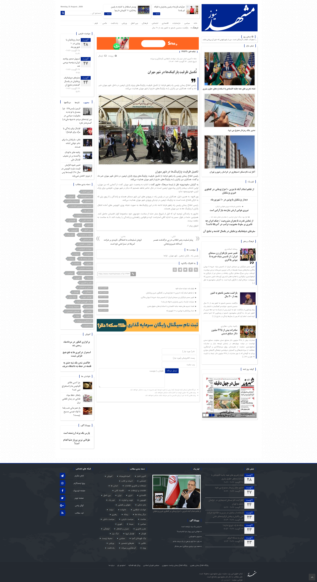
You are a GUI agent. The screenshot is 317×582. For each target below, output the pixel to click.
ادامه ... (156, 13)
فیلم (96, 23)
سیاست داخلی (85, 273)
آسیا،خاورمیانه (86, 196)
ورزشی (124, 23)
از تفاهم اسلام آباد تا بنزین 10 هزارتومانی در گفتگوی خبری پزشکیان (170, 293)
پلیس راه (194, 255)
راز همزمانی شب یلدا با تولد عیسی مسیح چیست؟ (71, 411)
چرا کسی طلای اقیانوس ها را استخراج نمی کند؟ (71, 386)
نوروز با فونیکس (194, 536)
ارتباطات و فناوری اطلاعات (80, 206)
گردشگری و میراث (156, 58)
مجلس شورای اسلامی (151, 565)
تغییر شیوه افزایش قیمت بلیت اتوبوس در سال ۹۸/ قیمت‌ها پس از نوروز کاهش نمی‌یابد (76, 170)
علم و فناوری (86, 282)
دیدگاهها (67, 102)
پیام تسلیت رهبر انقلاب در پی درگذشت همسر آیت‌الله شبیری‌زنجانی (173, 240)
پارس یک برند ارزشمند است (76, 433)
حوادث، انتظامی (170, 58)
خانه (195, 23)
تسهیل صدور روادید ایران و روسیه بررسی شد (71, 62)
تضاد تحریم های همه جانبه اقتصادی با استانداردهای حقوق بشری (229, 89)
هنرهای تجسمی (73, 311)
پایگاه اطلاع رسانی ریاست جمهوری (174, 565)
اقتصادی (165, 23)
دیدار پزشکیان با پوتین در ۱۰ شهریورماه (229, 200)
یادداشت (114, 23)
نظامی (88, 311)
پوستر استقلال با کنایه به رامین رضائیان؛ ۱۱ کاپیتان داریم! (123, 8)
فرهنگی (145, 23)
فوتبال (76, 292)
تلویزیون (74, 230)
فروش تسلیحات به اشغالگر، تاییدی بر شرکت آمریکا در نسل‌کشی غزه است (123, 240)
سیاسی (187, 23)
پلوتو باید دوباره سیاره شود (185, 288)
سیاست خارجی (85, 268)
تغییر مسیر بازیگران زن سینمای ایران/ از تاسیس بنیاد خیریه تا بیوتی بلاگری (222, 257)
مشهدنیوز (185, 184)
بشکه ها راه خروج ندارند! (233, 525)
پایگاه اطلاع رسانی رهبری (199, 565)
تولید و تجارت (85, 234)
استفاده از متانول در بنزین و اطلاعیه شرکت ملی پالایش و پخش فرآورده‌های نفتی (225, 514)
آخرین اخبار (187, 58)
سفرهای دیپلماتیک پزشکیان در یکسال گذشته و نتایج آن (229, 231)
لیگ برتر (72, 297)
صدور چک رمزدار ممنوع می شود (241, 130)
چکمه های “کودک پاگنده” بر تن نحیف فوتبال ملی (71, 156)
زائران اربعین (184, 255)
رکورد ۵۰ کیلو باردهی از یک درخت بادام (186, 541)
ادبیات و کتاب (72, 201)
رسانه (71, 258)
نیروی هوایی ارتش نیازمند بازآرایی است (229, 210)
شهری (78, 277)
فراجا (165, 255)
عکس (104, 23)
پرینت (111, 56)
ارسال (100, 56)
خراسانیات (176, 23)
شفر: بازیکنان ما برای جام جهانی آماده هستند (71, 143)
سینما (89, 277)
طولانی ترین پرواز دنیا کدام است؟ (188, 531)
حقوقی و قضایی (85, 244)
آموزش (71, 196)
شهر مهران (173, 255)
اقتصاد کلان (86, 220)
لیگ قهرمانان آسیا (84, 301)
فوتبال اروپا (87, 297)
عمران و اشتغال (85, 287)
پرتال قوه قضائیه (134, 565)
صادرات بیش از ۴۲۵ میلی (178, 27)
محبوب (86, 102)
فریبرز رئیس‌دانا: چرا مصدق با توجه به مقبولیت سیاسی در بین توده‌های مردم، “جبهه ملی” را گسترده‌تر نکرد (77, 116)
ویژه (77, 316)
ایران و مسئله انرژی (235, 538)
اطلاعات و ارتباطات (83, 215)
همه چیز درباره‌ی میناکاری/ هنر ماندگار (187, 546)
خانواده (88, 253)
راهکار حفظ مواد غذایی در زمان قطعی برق (71, 398)
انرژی (89, 225)
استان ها (87, 210)
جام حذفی (87, 239)
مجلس (88, 306)
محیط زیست (74, 306)
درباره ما (111, 565)
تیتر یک (179, 58)
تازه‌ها (77, 102)
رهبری (89, 263)
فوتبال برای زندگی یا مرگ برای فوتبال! (71, 130)
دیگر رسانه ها (86, 258)
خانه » (194, 58)
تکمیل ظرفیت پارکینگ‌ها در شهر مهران (172, 72)
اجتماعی (155, 23)
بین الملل (134, 23)
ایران (78, 225)
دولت (76, 253)
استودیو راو (121, 565)
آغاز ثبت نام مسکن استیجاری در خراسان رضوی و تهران (232, 172)
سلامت (77, 263)
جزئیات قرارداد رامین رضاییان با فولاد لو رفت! (178, 301)
